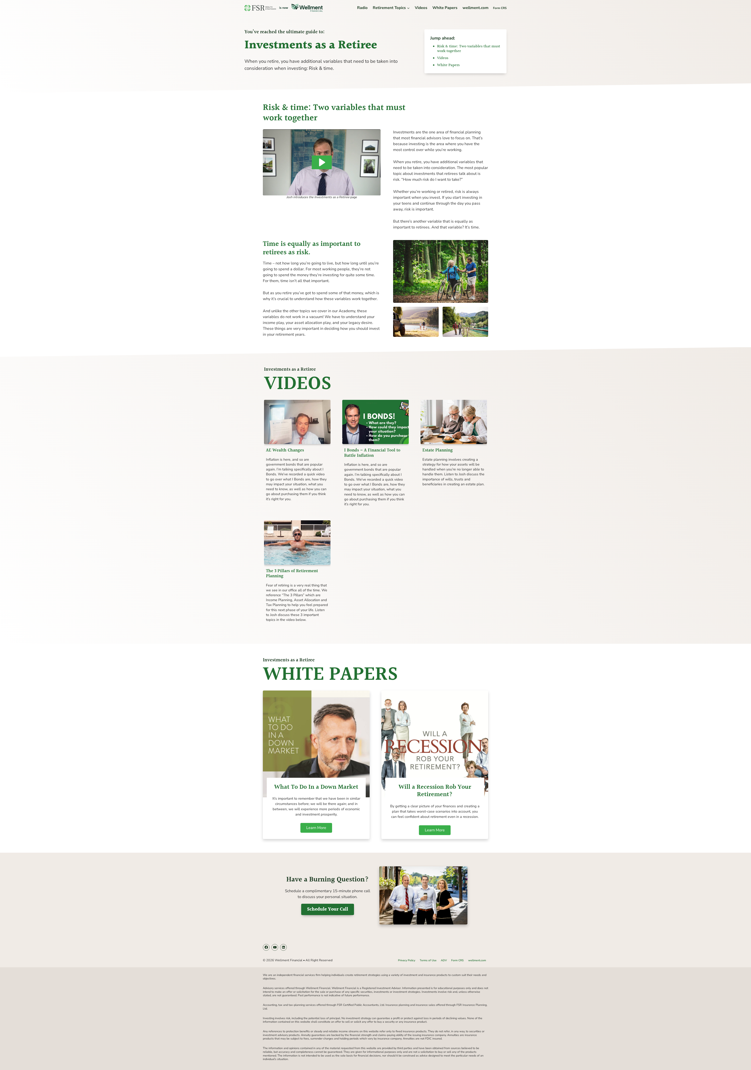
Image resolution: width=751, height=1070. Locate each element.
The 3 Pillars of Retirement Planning (292, 574)
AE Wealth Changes (285, 450)
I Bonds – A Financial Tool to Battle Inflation (372, 453)
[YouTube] (274, 947)
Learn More (319, 829)
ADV (444, 960)
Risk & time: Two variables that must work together (468, 48)
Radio (362, 7)
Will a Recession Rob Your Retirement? (435, 791)
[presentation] (297, 422)
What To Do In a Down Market (316, 787)
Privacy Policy (406, 960)
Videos (421, 7)
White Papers (444, 7)
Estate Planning (437, 450)
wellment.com (476, 7)
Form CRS (500, 8)
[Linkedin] (283, 947)
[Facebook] (266, 947)
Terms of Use (428, 960)
